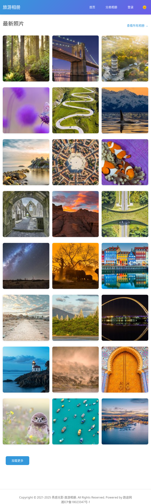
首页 (92, 7)
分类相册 (111, 7)
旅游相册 (11, 7)
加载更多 (17, 461)
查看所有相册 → (137, 26)
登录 (131, 7)
